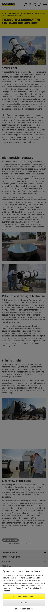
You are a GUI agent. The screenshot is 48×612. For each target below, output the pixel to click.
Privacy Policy (33, 588)
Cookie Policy (21, 588)
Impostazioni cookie (24, 609)
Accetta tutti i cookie (24, 596)
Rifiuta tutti (24, 603)
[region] (24, 589)
